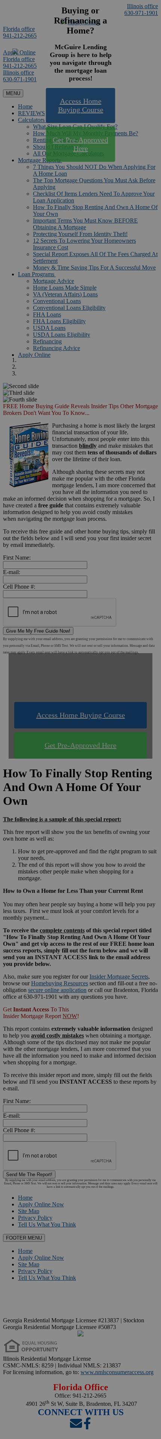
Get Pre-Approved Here (80, 144)
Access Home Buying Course (80, 105)
